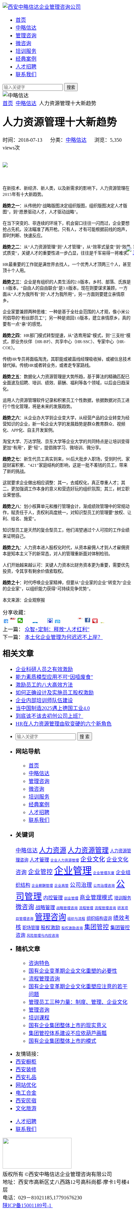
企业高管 (61, 885)
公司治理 (81, 885)
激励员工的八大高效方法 (44, 685)
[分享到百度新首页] (50, 620)
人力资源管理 (88, 850)
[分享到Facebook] (72, 620)
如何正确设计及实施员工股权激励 (55, 692)
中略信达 (26, 27)
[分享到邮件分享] (95, 620)
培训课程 (39, 1017)
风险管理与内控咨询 (43, 935)
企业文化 (92, 859)
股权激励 (50, 927)
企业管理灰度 (103, 873)
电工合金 (26, 1093)
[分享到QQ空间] (28, 620)
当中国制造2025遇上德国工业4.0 (53, 708)
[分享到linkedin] (87, 620)
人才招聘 (26, 66)
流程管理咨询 (105, 908)
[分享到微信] (20, 620)
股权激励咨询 (72, 928)
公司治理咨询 (104, 885)
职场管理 (30, 927)
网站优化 (26, 1085)
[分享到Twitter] (80, 620)
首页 (21, 20)
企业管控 (40, 872)
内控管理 (53, 897)
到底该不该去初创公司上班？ (49, 716)
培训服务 (26, 51)
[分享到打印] (102, 620)
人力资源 (52, 850)
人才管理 (39, 859)
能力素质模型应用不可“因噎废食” (54, 677)
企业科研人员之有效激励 (44, 669)
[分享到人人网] (35, 620)
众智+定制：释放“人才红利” (57, 629)
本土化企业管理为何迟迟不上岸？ (64, 637)
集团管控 (96, 927)
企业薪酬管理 (42, 885)
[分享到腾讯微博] (43, 620)
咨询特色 (39, 963)
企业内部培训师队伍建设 (44, 700)
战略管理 (45, 907)
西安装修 (26, 1069)
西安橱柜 (26, 1061)
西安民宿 (26, 1100)
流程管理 (86, 908)
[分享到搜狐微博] (65, 620)
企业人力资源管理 (64, 860)
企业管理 (73, 871)
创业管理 (71, 898)
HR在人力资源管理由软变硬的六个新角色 (64, 724)
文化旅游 (26, 1108)
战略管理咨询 (67, 908)
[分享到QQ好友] (57, 620)
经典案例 (26, 59)
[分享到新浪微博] (13, 620)
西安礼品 (26, 1077)
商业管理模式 (96, 898)
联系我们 (26, 74)
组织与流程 (76, 918)
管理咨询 (26, 35)
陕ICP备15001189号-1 (28, 1205)
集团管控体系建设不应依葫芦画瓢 (68, 1033)
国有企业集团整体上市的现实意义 (68, 1025)
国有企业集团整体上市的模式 (62, 1041)
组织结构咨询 (99, 918)
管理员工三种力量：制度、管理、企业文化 (78, 1002)
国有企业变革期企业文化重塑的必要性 (73, 971)
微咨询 (23, 43)
